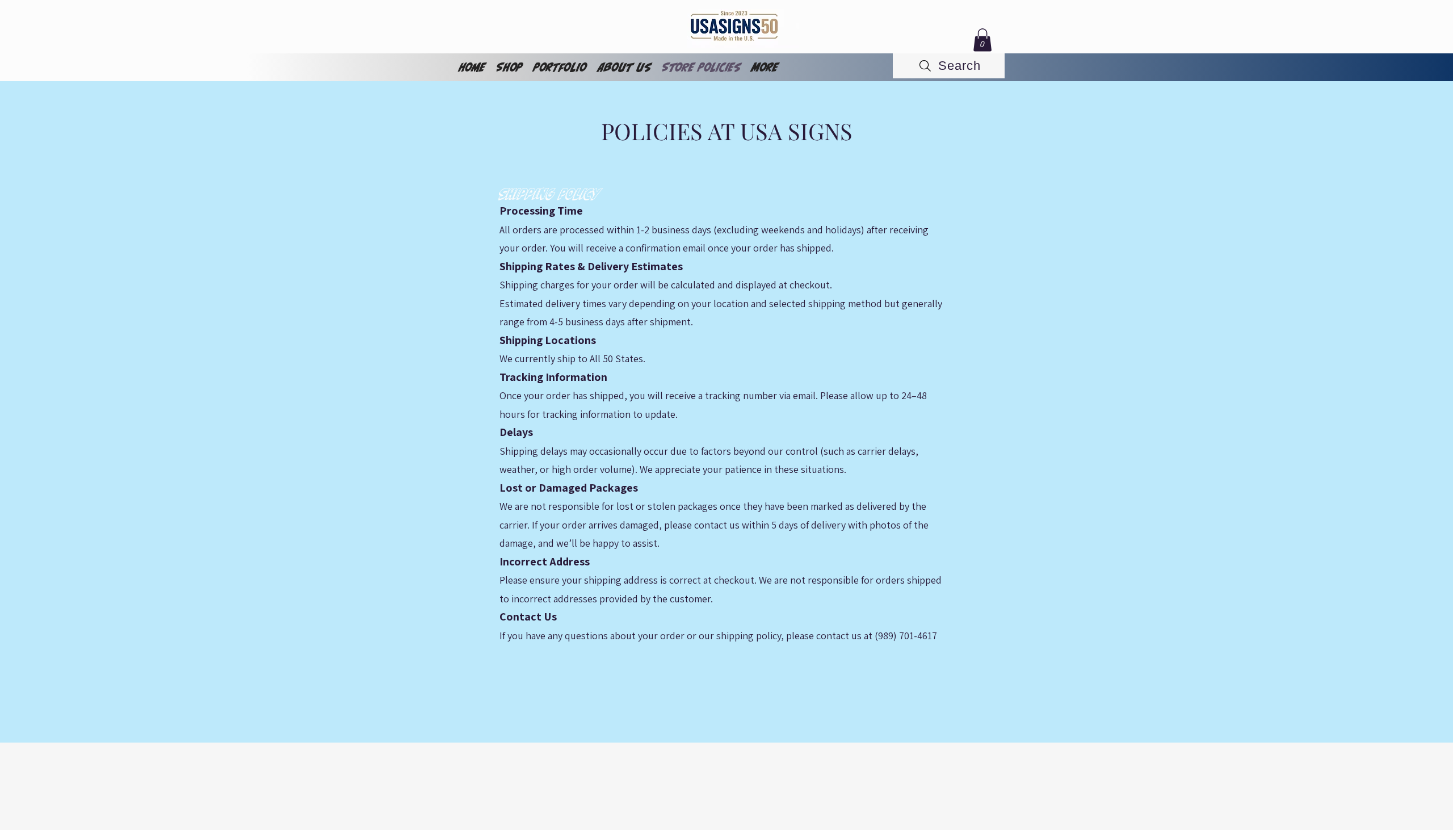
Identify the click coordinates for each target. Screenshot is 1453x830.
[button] (982, 40)
